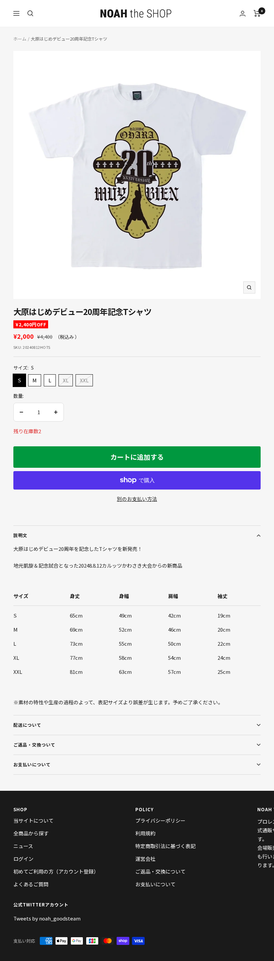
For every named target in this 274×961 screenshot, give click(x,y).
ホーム (19, 39)
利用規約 (145, 833)
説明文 (20, 535)
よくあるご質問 (30, 884)
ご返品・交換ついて (34, 745)
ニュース (23, 845)
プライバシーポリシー (160, 820)
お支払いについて (32, 764)
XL (65, 380)
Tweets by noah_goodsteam (47, 918)
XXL (84, 380)
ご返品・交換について (160, 871)
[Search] (30, 13)
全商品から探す (30, 833)
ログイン (23, 858)
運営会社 (145, 858)
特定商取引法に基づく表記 (165, 845)
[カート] (257, 13)
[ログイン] (243, 13)
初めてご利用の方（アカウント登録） (56, 871)
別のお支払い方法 (137, 498)
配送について (27, 725)
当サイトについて (33, 820)
